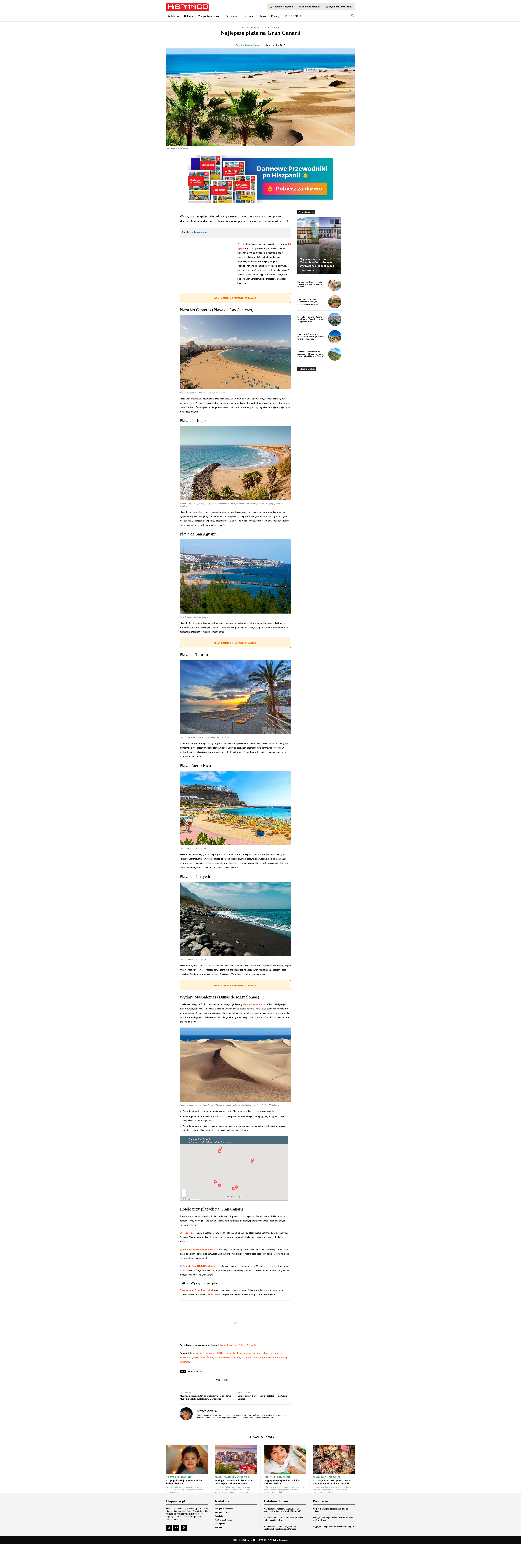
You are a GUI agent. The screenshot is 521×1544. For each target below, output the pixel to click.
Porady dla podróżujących (327, 1477)
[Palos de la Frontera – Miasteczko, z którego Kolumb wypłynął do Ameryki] (334, 336)
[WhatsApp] (251, 1380)
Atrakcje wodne (195, 1371)
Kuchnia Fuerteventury (205, 1353)
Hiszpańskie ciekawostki (179, 1477)
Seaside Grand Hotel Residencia (199, 1266)
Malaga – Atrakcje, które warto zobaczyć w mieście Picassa (233, 1482)
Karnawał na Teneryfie (262, 1353)
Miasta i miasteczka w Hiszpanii (232, 1477)
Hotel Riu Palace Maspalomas (198, 1249)
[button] (352, 15)
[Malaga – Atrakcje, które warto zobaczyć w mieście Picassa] (236, 1459)
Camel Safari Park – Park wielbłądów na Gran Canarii (262, 1397)
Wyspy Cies (252, 1345)
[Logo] (187, 7)
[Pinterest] (245, 1380)
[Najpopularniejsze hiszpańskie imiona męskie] (285, 1459)
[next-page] (337, 221)
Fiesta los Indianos (242, 1353)
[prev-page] (332, 221)
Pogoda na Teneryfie (199, 1357)
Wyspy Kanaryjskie (229, 1345)
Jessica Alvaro (252, 45)
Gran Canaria (272, 27)
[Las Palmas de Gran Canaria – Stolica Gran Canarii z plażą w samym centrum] (334, 319)
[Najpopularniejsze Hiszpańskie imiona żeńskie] (187, 1459)
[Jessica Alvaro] (186, 1413)
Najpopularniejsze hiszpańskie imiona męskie (333, 1526)
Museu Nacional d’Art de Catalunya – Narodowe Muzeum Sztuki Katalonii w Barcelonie (205, 1397)
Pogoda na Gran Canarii (248, 1357)
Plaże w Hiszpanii (251, 27)
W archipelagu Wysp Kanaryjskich (197, 1290)
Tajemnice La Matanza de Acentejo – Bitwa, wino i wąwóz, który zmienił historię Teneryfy (311, 354)
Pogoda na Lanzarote (270, 1357)
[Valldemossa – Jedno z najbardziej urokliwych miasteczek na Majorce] (334, 301)
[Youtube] (176, 1528)
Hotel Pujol (188, 1233)
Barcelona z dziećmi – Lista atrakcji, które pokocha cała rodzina (309, 284)
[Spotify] (184, 1528)
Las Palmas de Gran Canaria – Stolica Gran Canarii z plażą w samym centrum (310, 319)
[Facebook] (233, 1380)
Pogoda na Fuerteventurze (223, 1357)
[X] (239, 1380)
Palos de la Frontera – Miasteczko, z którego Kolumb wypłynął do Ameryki (311, 336)
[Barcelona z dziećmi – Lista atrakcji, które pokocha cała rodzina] (334, 284)
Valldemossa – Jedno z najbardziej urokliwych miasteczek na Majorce (308, 301)
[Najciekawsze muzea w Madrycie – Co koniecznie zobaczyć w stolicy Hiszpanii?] (319, 245)
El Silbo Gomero (224, 1353)
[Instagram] (169, 1528)
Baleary (242, 1345)
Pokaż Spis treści (202, 232)
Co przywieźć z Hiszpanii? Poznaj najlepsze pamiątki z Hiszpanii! (332, 1482)
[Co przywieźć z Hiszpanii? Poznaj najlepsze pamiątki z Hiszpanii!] (334, 1459)
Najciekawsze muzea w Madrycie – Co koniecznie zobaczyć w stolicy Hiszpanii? (318, 262)
